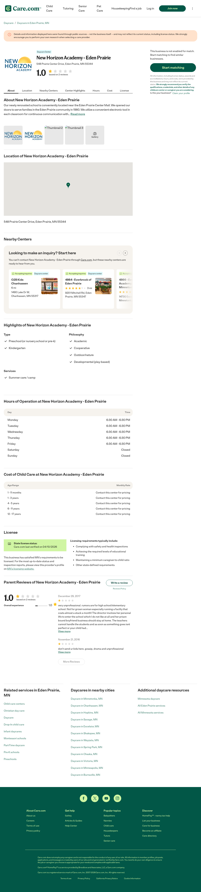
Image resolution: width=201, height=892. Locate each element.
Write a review (119, 582)
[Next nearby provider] (125, 253)
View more (64, 631)
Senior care (109, 841)
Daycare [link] (9, 23)
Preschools (10, 759)
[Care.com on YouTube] (106, 798)
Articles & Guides (73, 820)
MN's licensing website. (20, 568)
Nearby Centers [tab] (49, 90)
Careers (30, 820)
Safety (68, 815)
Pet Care (100, 8)
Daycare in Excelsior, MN (85, 726)
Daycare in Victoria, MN (84, 761)
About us (30, 815)
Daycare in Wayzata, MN (85, 740)
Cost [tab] (109, 90)
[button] (150, 8)
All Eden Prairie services (151, 705)
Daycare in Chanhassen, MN (87, 705)
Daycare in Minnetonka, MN (87, 698)
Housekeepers (111, 830)
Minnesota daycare (149, 698)
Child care (109, 825)
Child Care (49, 8)
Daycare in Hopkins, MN (84, 712)
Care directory (149, 835)
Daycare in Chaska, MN (84, 754)
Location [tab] (27, 90)
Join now (172, 8)
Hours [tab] (96, 90)
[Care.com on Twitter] (95, 798)
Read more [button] (78, 114)
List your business (151, 820)
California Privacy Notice (107, 878)
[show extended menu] (192, 8)
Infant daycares (13, 731)
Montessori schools (15, 738)
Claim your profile (181, 93)
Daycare (9, 717)
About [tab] (11, 90)
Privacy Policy (84, 878)
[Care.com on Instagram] (117, 798)
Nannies (108, 820)
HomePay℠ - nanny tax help (156, 815)
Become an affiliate (151, 830)
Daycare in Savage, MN (84, 719)
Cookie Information (132, 878)
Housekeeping (120, 8)
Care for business (151, 825)
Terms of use (32, 825)
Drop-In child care (14, 724)
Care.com (86, 259)
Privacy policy (33, 830)
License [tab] (124, 90)
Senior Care (83, 8)
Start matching (173, 67)
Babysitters (109, 815)
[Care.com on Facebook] (83, 798)
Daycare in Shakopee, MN (85, 733)
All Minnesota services (150, 712)
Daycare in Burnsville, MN (85, 774)
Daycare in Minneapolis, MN (87, 767)
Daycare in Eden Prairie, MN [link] (33, 23)
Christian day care (14, 710)
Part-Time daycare (14, 745)
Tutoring (68, 8)
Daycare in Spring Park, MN (86, 747)
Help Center (71, 825)
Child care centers (14, 703)
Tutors (107, 835)
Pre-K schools (11, 752)
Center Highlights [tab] (75, 90)
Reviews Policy (119, 589)
